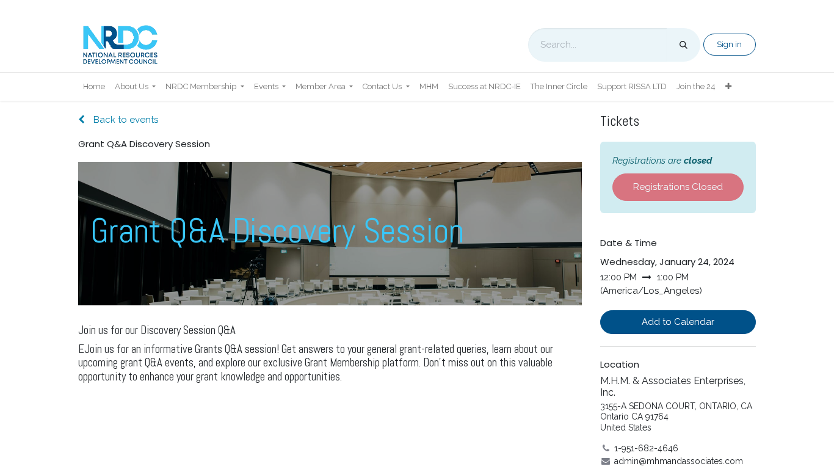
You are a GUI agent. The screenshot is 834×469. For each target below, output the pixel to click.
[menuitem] (94, 87)
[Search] (683, 45)
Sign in (729, 44)
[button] (678, 322)
